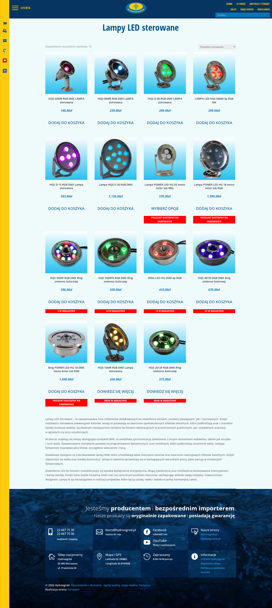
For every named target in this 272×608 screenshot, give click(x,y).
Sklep (233, 9)
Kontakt (205, 572)
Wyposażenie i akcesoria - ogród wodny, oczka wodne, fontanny (110, 585)
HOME (229, 4)
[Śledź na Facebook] (5, 71)
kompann (74, 589)
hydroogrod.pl (209, 534)
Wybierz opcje (165, 208)
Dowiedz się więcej (115, 391)
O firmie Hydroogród (213, 559)
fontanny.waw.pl (211, 538)
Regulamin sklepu (211, 563)
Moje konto (247, 9)
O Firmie (241, 4)
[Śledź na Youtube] (5, 60)
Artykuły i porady (260, 4)
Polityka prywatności (213, 568)
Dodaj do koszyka (66, 122)
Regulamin (264, 9)
